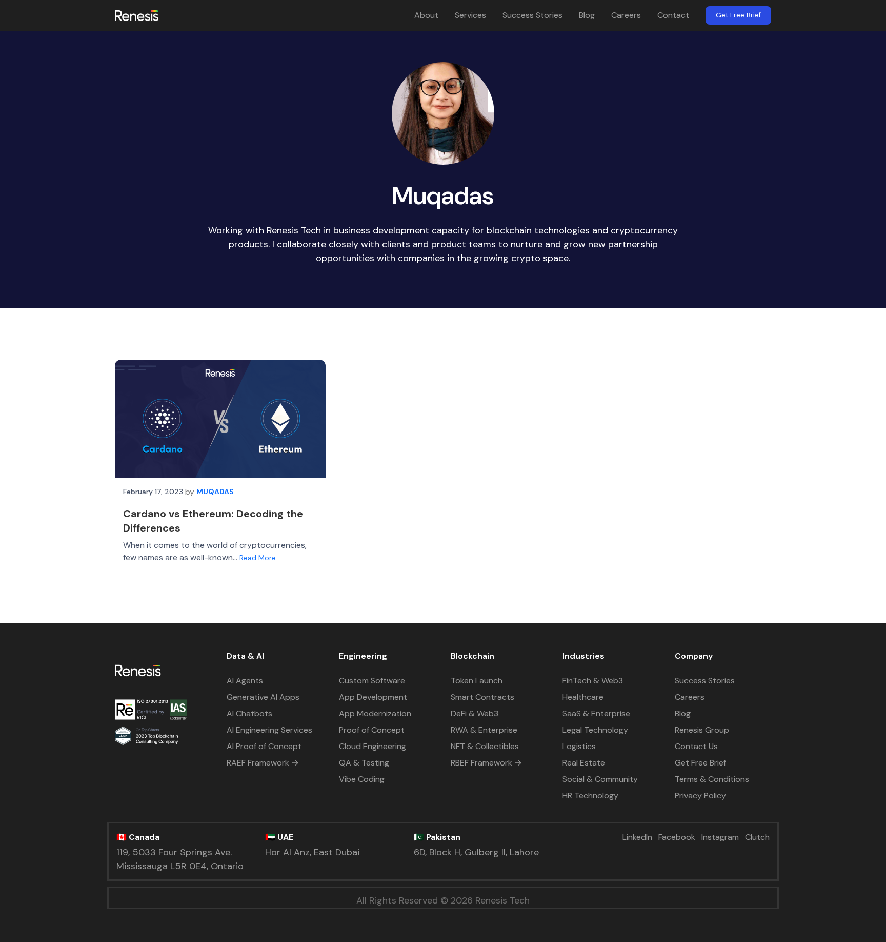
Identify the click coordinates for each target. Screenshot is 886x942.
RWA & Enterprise (484, 729)
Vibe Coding (362, 779)
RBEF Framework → (486, 762)
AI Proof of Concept (264, 746)
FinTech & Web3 (592, 680)
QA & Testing (364, 762)
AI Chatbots (249, 713)
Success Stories (532, 15)
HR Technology (590, 795)
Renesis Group (702, 729)
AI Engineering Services (269, 729)
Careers (626, 15)
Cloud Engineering (372, 746)
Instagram (720, 837)
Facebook (676, 837)
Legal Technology (595, 729)
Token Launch (476, 680)
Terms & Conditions (712, 779)
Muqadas (215, 491)
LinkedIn (637, 837)
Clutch (757, 837)
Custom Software (372, 680)
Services (470, 15)
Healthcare (582, 697)
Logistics (579, 746)
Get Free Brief (738, 15)
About (426, 15)
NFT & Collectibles (485, 746)
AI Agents (245, 680)
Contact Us (696, 746)
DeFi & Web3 (474, 713)
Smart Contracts (482, 697)
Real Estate (583, 762)
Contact (673, 15)
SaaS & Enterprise (596, 713)
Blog (587, 15)
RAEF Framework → (263, 762)
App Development (373, 697)
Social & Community (600, 779)
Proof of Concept (372, 729)
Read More (257, 557)
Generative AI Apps (263, 697)
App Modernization (375, 713)
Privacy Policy (700, 795)
